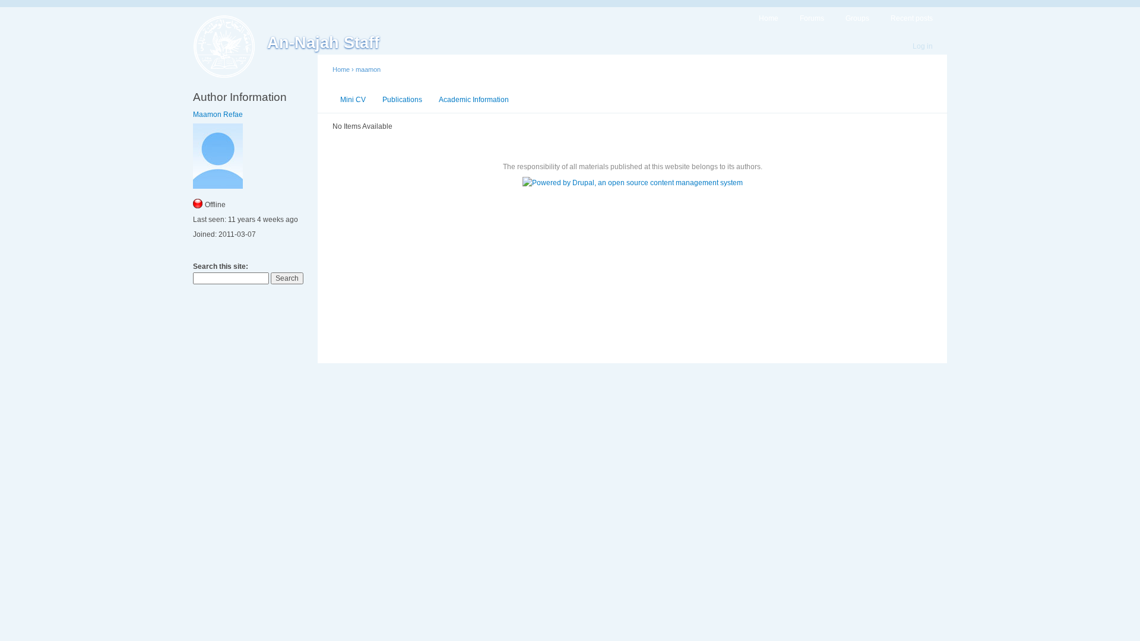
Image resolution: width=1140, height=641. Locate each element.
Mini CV (353, 100)
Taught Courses (552, 100)
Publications (402, 100)
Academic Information (474, 100)
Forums (812, 18)
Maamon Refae (218, 114)
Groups (857, 18)
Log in (923, 46)
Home (768, 18)
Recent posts (912, 18)
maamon (368, 69)
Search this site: (220, 266)
